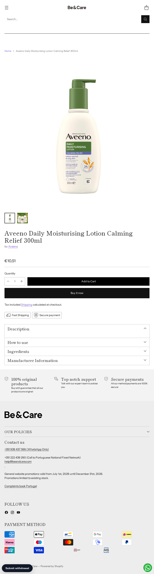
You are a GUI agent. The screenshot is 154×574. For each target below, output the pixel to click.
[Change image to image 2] (22, 218)
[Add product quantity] (21, 281)
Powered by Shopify (52, 566)
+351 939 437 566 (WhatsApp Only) (27, 449)
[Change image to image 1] (10, 218)
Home (8, 50)
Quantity (10, 273)
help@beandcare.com (18, 461)
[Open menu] (6, 7)
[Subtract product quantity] (8, 281)
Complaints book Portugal (21, 486)
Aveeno (13, 246)
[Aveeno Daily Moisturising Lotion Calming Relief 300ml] (77, 133)
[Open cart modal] (146, 7)
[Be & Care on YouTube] (18, 513)
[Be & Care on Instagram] (12, 513)
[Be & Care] (77, 7)
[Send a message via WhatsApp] (147, 567)
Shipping (26, 304)
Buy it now (77, 293)
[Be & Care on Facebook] (6, 513)
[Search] (145, 19)
